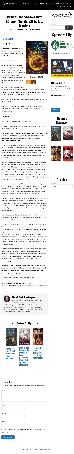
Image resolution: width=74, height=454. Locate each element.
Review (34, 286)
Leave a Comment (35, 29)
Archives (53, 183)
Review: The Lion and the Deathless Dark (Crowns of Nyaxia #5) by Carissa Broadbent (24, 356)
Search (53, 24)
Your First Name (58, 95)
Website (3, 421)
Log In (49, 449)
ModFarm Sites (43, 449)
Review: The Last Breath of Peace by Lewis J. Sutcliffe (10, 353)
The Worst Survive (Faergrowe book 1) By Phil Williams (38, 352)
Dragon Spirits (13, 286)
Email (3, 414)
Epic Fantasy (17, 283)
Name (3, 406)
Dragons (10, 283)
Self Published (41, 286)
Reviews (29, 283)
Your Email (56, 102)
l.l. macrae (28, 286)
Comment (5, 390)
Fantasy (24, 283)
